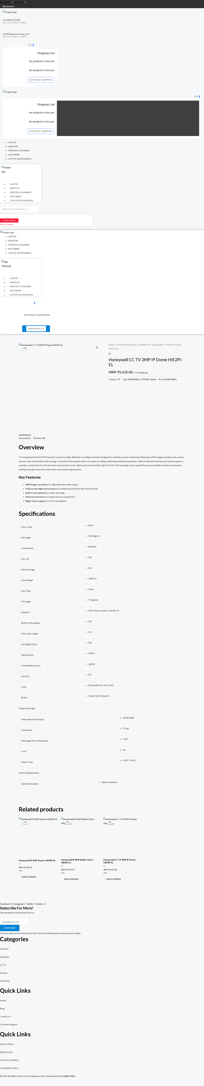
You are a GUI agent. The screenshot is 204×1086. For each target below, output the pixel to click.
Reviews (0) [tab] (39, 438)
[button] (97, 347)
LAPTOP (14, 184)
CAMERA (142, 345)
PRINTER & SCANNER (20, 192)
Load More (9, 220)
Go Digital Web (67, 1076)
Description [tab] (25, 438)
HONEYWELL (134, 379)
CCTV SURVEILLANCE (126, 345)
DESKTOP (15, 188)
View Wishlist (36, 329)
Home (111, 345)
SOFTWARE (15, 196)
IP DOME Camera (148, 379)
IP (149, 345)
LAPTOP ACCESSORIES (21, 200)
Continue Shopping (40, 80)
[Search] (34, 209)
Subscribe (10, 928)
